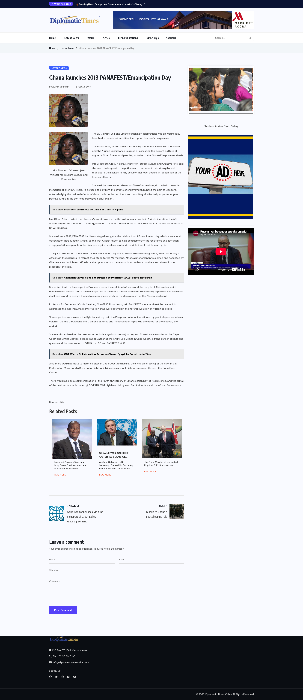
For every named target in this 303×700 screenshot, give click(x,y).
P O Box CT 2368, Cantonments (69, 650)
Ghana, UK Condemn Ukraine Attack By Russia (161, 454)
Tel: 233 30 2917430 (63, 656)
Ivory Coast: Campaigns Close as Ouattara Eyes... (71, 454)
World (90, 37)
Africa (106, 37)
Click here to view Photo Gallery (221, 126)
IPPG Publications (128, 37)
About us (171, 37)
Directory (151, 37)
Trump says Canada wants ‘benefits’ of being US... (121, 4)
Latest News (71, 37)
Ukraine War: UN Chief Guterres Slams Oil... (113, 454)
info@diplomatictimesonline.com (70, 662)
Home (52, 37)
